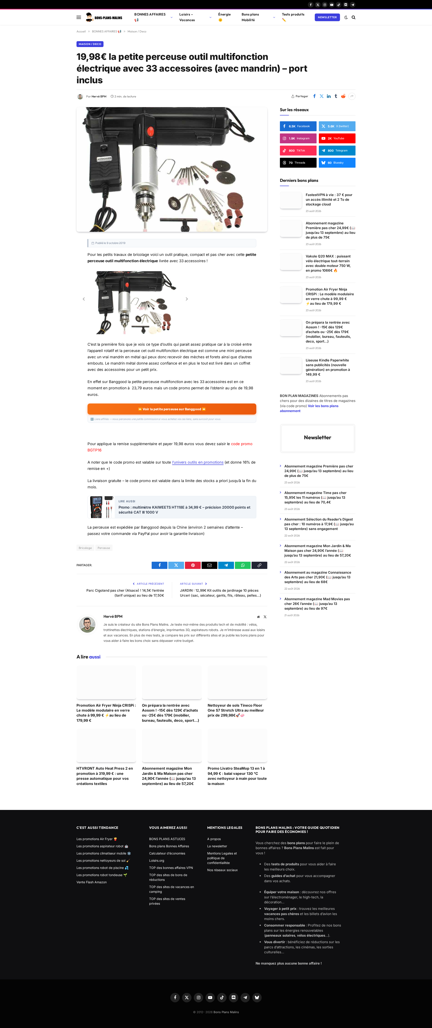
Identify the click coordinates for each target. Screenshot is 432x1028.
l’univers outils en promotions (198, 462)
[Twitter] (60, 263)
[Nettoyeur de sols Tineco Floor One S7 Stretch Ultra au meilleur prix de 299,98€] (237, 682)
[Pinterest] (60, 274)
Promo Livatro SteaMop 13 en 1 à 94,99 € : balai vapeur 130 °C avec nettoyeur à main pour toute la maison (237, 776)
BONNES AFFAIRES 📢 (149, 17)
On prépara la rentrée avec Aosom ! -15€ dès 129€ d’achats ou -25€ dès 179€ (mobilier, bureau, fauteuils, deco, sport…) (171, 713)
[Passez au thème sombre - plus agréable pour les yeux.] (346, 17)
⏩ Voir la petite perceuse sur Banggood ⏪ (172, 409)
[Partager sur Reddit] (343, 96)
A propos (214, 839)
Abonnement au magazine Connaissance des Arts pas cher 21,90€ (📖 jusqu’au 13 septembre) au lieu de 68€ (317, 577)
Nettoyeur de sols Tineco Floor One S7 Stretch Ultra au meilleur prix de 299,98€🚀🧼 (236, 710)
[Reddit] (60, 324)
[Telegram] (60, 294)
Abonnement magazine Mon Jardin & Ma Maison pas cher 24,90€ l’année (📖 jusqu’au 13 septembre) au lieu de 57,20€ (169, 776)
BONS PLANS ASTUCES (167, 839)
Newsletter (327, 17)
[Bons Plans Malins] (103, 17)
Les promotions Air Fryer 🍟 (96, 839)
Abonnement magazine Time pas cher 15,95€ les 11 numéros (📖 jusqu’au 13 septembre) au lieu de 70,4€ (315, 497)
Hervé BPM (99, 96)
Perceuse (104, 548)
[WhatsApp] (60, 304)
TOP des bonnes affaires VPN (171, 868)
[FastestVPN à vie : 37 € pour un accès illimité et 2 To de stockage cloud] (291, 200)
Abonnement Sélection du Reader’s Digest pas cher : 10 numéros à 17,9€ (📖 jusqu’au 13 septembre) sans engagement (319, 524)
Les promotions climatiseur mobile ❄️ (103, 853)
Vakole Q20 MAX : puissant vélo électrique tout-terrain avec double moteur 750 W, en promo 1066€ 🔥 (328, 263)
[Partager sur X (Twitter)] (321, 96)
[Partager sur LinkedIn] (328, 96)
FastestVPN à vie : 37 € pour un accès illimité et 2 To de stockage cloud (329, 199)
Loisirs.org (156, 860)
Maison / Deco (90, 44)
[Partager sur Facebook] (314, 96)
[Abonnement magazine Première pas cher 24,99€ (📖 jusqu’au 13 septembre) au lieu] (291, 228)
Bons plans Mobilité (250, 17)
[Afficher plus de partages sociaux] (352, 96)
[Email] (60, 284)
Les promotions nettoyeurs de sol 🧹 (103, 860)
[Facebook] (60, 253)
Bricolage (85, 548)
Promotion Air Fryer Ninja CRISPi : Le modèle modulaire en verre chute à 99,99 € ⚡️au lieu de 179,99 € (106, 713)
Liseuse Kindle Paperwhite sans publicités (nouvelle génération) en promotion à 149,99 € (328, 367)
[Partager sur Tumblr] (336, 96)
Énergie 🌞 (224, 17)
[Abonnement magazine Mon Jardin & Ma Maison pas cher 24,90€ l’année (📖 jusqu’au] (172, 745)
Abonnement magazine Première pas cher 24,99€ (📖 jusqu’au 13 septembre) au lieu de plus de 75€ (330, 230)
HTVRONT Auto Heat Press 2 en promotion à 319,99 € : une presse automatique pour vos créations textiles (104, 776)
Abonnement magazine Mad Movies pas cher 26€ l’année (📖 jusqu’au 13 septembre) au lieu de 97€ (317, 603)
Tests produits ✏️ (293, 17)
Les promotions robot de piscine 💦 (102, 868)
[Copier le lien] (60, 314)
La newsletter (217, 846)
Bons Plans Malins (226, 1012)
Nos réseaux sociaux (222, 870)
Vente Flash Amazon (91, 882)
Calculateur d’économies (167, 853)
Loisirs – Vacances (187, 17)
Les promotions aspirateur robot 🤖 (102, 846)
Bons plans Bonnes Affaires (169, 846)
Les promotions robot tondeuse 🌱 (101, 875)
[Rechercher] (353, 17)
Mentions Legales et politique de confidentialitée (222, 858)
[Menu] (78, 17)
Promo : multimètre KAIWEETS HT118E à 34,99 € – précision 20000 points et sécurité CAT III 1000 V (184, 510)
